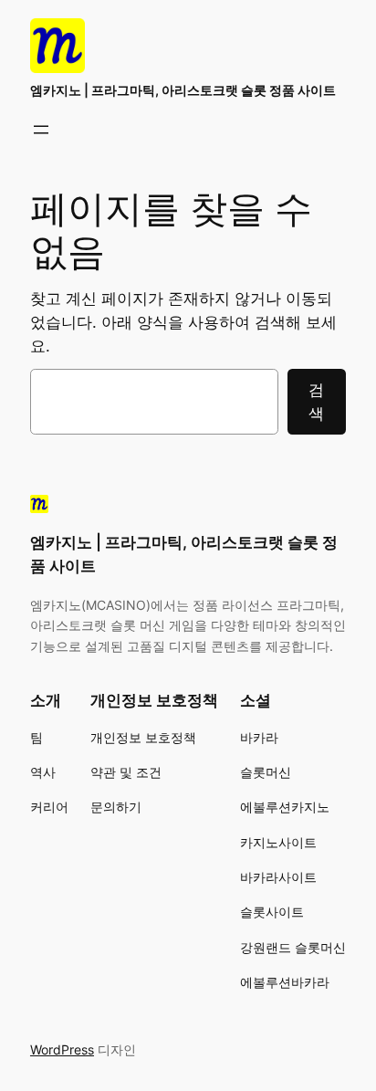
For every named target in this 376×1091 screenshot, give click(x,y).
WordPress (62, 1049)
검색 (316, 402)
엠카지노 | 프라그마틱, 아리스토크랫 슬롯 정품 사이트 (183, 90)
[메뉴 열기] (41, 130)
